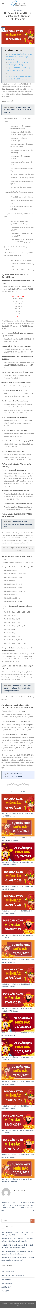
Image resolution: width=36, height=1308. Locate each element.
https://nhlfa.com (16, 774)
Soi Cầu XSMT (7, 1287)
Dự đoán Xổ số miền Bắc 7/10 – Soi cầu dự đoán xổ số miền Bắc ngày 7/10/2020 (19, 56)
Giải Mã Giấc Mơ (8, 1272)
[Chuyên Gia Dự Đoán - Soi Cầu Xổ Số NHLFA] (18, 3)
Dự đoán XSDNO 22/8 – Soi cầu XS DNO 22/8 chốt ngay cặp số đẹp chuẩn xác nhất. (17, 1240)
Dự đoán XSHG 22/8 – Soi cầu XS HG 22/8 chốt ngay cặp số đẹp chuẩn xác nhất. (18, 1259)
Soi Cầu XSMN (7, 1283)
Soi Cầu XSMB (18, 10)
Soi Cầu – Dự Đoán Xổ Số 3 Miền (13, 1275)
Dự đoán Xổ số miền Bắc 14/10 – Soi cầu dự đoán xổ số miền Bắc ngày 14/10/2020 (17, 688)
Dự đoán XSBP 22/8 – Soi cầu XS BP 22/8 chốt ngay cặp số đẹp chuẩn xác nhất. (17, 1252)
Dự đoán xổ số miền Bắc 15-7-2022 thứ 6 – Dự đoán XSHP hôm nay (17, 109)
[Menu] (3, 3)
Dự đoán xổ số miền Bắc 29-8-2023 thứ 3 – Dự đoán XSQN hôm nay (18, 524)
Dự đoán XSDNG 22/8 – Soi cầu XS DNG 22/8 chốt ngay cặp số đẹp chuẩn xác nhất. (17, 1233)
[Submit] (32, 1221)
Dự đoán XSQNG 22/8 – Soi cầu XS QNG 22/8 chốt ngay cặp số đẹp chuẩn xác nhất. (17, 1246)
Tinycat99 (5, 1291)
